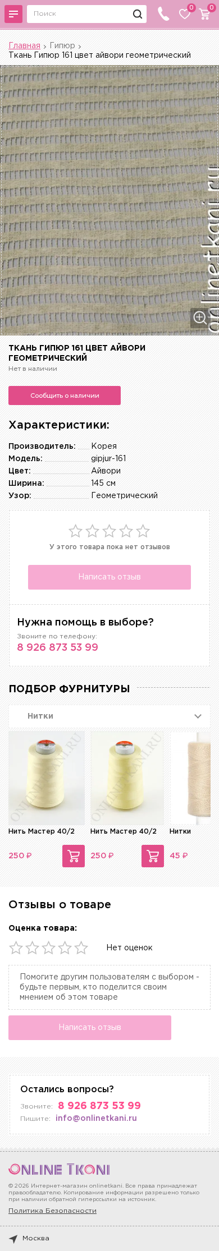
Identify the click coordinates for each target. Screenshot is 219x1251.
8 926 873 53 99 (57, 647)
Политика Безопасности (52, 1211)
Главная (24, 46)
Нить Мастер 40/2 (41, 832)
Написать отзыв (109, 577)
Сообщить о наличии (64, 395)
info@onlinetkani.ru (96, 1118)
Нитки (180, 832)
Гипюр (62, 46)
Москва (35, 1238)
